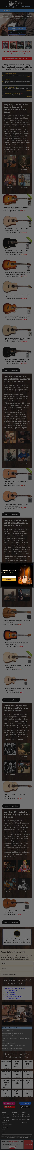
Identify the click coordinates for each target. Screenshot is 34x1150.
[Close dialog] (32, 564)
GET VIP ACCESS (9, 579)
